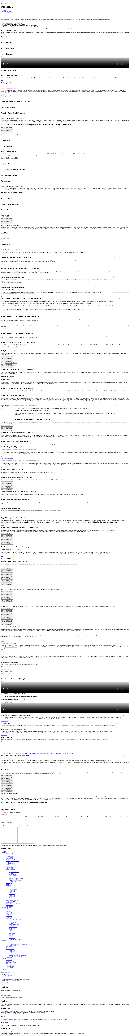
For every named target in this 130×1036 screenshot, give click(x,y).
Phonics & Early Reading (14, 887)
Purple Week (11, 934)
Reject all (3, 997)
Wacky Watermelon (13, 927)
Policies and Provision (10, 869)
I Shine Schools (9, 967)
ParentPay (11, 952)
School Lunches (9, 902)
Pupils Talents (12, 933)
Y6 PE (10, 930)
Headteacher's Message (11, 853)
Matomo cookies (7, 1019)
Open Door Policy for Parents (12, 941)
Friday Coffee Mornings (11, 945)
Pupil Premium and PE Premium (16, 876)
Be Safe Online (9, 963)
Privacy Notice (14, 881)
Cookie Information (7, 975)
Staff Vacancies (9, 906)
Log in (2, 2)
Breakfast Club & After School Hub (13, 903)
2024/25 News (9, 909)
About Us (5, 852)
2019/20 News (9, 917)
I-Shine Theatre (9, 862)
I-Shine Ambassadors (10, 863)
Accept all (8, 997)
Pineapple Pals (12, 923)
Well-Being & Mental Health (12, 965)
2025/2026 (8, 908)
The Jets (10, 897)
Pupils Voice (8, 918)
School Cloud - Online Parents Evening (17, 955)
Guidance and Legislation (16, 880)
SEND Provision (12, 874)
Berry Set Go (11, 925)
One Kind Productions (11, 864)
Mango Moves (12, 921)
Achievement (9, 960)
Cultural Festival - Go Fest (11, 901)
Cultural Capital (9, 898)
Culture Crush (12, 928)
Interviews (11, 929)
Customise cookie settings (16, 997)
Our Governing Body (10, 859)
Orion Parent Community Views (13, 947)
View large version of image (6, 127)
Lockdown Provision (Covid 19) (16, 878)
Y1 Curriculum (12, 890)
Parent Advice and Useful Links (15, 956)
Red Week (11, 936)
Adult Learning (9, 946)
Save (12, 1034)
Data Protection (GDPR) (14, 879)
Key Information (6, 865)
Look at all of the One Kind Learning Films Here (13, 314)
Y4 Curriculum (12, 894)
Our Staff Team (9, 858)
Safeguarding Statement (14, 872)
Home (4, 10)
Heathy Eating (12, 950)
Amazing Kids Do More (11, 962)
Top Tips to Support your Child (15, 954)
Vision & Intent (9, 854)
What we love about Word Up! (15, 939)
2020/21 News (9, 916)
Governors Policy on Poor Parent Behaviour (18, 944)
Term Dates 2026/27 (10, 867)
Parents (4, 940)
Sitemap (5, 974)
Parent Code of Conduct (11, 943)
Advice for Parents (10, 949)
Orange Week (12, 938)
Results (7, 884)
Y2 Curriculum (12, 891)
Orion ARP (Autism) (13, 875)
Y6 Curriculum (12, 896)
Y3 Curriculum (12, 892)
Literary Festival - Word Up (12, 900)
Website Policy (6, 976)
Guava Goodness (12, 922)
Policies (10, 870)
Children (5, 958)
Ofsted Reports (9, 883)
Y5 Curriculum (12, 895)
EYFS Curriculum (13, 889)
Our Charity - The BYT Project (12, 861)
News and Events (7, 11)
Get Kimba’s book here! (8, 458)
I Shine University (10, 966)
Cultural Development (10, 961)
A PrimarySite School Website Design (11, 980)
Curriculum (8, 886)
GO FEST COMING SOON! (15, 919)
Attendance (11, 873)
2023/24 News (9, 912)
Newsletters (8, 911)
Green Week (11, 935)
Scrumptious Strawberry (14, 924)
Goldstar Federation (5, 982)
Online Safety (12, 951)
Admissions (8, 885)
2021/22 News (6, 12)
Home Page (3, 3)
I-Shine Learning (9, 856)
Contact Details (9, 857)
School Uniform (9, 905)
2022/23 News (9, 913)
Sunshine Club (12, 932)
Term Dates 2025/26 (10, 868)
